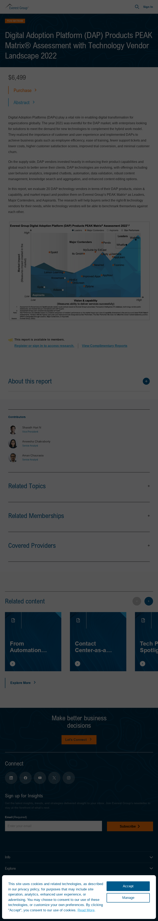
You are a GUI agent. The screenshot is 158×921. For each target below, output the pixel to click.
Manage (128, 898)
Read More (86, 910)
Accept (128, 886)
